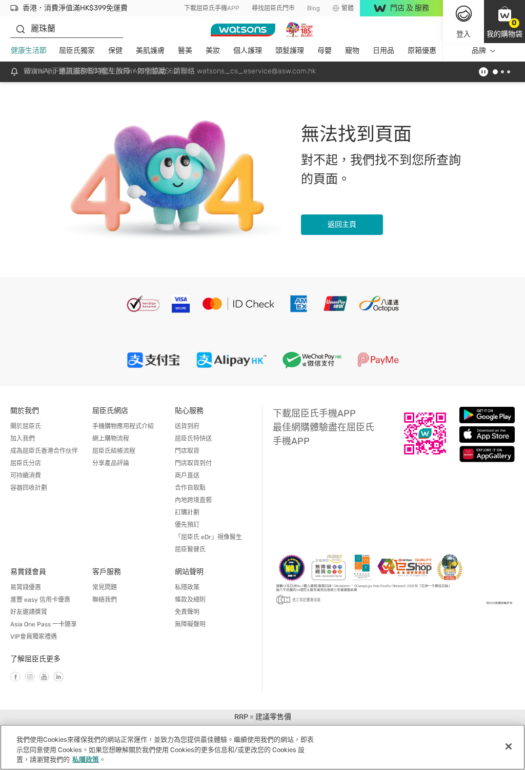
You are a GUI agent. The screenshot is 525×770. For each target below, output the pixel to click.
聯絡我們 (104, 599)
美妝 (213, 50)
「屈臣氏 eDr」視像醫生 (208, 537)
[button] (504, 21)
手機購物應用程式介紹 (123, 426)
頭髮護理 (289, 50)
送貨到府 (187, 426)
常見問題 (104, 587)
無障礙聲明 (190, 624)
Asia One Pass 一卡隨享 (43, 624)
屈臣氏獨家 (77, 50)
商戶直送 (187, 475)
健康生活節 (29, 50)
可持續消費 (25, 475)
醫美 (185, 50)
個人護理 (247, 50)
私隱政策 (187, 587)
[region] (262, 747)
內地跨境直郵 (193, 500)
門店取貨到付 (193, 463)
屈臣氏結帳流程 (113, 451)
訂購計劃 (187, 512)
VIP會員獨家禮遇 (33, 636)
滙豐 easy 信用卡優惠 (40, 599)
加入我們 (22, 438)
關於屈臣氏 (25, 426)
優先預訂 (187, 524)
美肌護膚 (150, 50)
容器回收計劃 (28, 487)
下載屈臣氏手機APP (211, 8)
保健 (115, 50)
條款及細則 (190, 599)
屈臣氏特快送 (193, 438)
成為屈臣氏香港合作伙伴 (44, 451)
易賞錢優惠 (25, 587)
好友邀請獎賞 (28, 612)
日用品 (383, 50)
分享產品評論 (110, 463)
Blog (313, 8)
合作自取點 (190, 487)
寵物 (352, 50)
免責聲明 (187, 612)
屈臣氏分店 (25, 463)
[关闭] (508, 746)
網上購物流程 (110, 438)
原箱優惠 (422, 50)
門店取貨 (187, 451)
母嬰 (324, 50)
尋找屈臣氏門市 (273, 8)
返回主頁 (342, 224)
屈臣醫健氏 (190, 549)
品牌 (479, 50)
